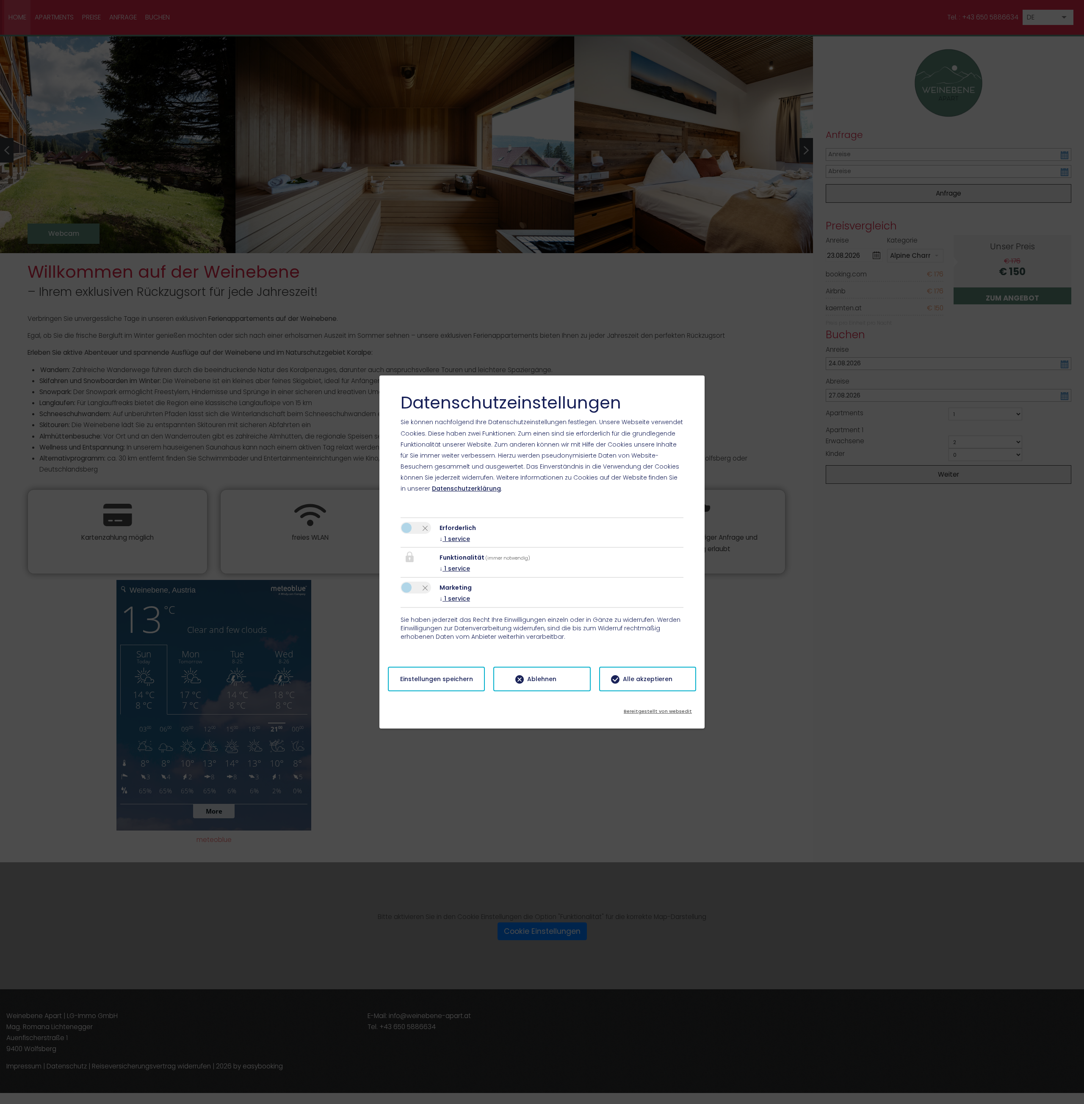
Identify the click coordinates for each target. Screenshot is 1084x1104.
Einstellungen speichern (436, 679)
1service (455, 539)
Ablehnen (541, 679)
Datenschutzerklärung (466, 488)
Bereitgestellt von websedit (658, 708)
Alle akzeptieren (647, 679)
